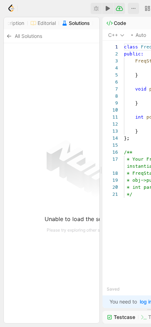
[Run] (107, 8)
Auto (141, 35)
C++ (113, 35)
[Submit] (119, 8)
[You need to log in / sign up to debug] (96, 8)
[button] (133, 8)
